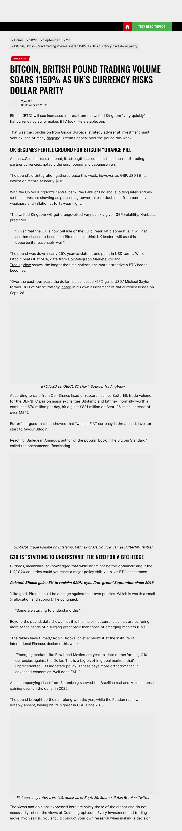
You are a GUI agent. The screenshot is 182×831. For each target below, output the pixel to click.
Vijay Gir (26, 101)
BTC (27, 115)
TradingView (20, 265)
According (18, 395)
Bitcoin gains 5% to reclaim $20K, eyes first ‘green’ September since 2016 (89, 582)
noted (66, 287)
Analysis (20, 58)
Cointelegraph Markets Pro (90, 259)
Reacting (17, 440)
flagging (53, 138)
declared (54, 643)
